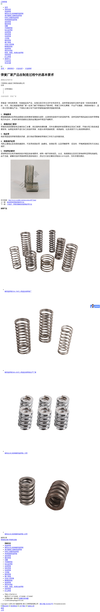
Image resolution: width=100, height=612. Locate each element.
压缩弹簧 (8, 32)
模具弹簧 (8, 40)
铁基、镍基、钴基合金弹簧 (14, 52)
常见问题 (8, 63)
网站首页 (5, 606)
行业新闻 (28, 68)
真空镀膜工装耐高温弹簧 (13, 15)
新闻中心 (8, 59)
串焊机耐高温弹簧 (11, 19)
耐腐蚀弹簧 (8, 46)
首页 (6, 7)
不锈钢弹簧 (8, 28)
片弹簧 (7, 38)
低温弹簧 (8, 48)
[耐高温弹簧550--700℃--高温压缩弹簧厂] (44, 289)
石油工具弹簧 (9, 44)
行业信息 (8, 61)
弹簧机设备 (13, 540)
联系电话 (14, 606)
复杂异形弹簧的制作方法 (15, 202)
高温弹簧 (8, 11)
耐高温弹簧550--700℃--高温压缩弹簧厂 (18, 291)
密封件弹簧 (8, 50)
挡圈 (6, 26)
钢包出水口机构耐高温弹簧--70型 (16, 453)
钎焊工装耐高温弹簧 (12, 17)
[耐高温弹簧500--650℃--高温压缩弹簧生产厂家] (44, 370)
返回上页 (31, 606)
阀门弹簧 (8, 42)
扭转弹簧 (8, 34)
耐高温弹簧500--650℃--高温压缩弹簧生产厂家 (20, 372)
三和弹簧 (4, 2)
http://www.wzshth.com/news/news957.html (22, 200)
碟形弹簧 (8, 24)
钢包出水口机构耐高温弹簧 (14, 13)
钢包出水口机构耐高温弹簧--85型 (16, 534)
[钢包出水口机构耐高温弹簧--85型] (44, 532)
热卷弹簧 (8, 54)
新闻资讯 (10, 68)
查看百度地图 (24, 598)
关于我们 (22, 606)
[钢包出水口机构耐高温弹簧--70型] (44, 451)
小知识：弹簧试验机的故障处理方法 (19, 204)
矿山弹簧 (8, 57)
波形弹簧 (8, 22)
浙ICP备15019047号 (46, 604)
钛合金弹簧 (8, 30)
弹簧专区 (8, 9)
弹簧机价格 (5, 540)
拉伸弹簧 (8, 36)
